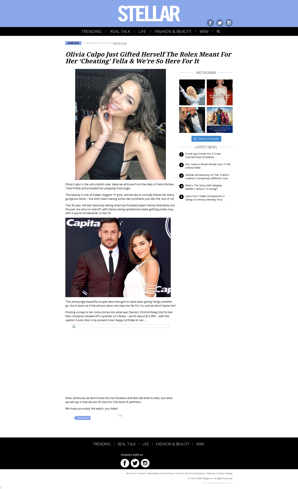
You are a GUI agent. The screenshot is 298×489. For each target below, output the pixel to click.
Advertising (152, 473)
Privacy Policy (166, 473)
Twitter (219, 22)
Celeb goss (73, 43)
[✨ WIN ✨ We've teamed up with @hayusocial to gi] (220, 120)
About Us (130, 473)
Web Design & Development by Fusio (217, 483)
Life (142, 31)
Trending (91, 31)
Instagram (229, 22)
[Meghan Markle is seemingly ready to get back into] (192, 120)
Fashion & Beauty (173, 31)
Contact (141, 473)
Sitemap (211, 473)
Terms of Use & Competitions (190, 473)
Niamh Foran (120, 43)
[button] (216, 31)
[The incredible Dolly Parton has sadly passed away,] (192, 92)
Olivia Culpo (83, 418)
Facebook (210, 22)
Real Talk (120, 31)
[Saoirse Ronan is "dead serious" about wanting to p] (220, 92)
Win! (204, 31)
